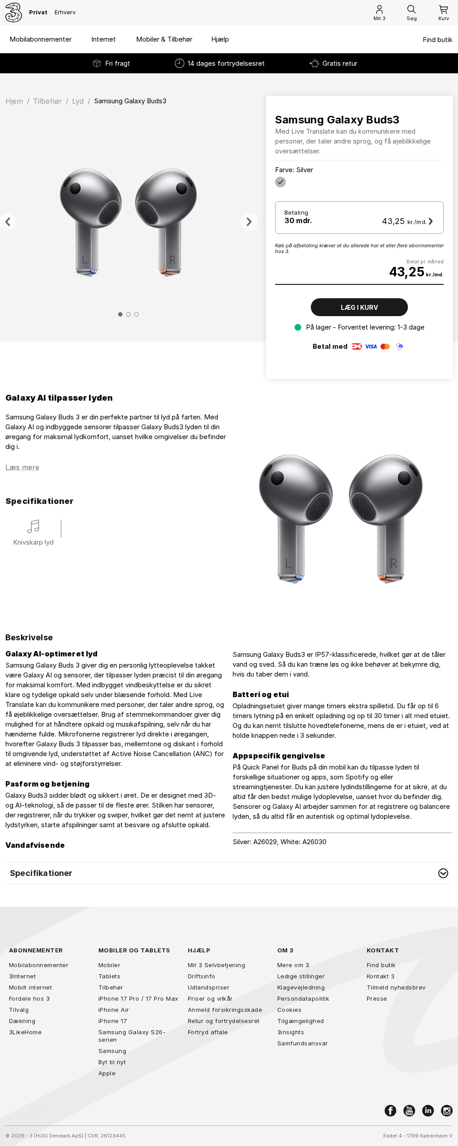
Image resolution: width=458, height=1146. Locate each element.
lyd (78, 101)
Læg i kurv (359, 307)
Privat (38, 12)
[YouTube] (409, 1110)
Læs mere (22, 467)
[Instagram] (447, 1110)
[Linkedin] (428, 1110)
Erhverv (65, 12)
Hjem (14, 101)
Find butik (438, 40)
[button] (229, 873)
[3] (13, 12)
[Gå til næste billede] (249, 222)
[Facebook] (390, 1110)
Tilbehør (47, 101)
